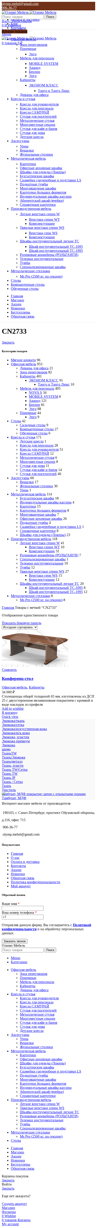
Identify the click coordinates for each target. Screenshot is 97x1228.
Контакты (18, 866)
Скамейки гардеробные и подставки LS (50, 180)
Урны (24, 146)
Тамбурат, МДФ (14, 798)
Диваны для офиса (34, 95)
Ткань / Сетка (12, 782)
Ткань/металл (12, 761)
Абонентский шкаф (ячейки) (42, 200)
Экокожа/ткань (13, 721)
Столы (16, 421)
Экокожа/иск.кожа (16, 733)
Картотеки (28, 164)
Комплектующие (42, 223)
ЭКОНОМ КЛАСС (43, 85)
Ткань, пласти (12, 765)
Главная (8, 607)
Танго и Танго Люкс (54, 91)
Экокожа (8, 745)
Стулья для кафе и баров (38, 129)
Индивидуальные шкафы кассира (46, 196)
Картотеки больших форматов (43, 192)
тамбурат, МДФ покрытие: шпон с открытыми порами (44, 794)
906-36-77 (9, 8)
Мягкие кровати (23, 360)
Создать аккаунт (14, 1204)
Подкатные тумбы (34, 184)
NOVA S (35, 392)
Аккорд (34, 68)
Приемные (28, 49)
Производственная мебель (31, 539)
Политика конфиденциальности (35, 882)
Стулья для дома (32, 133)
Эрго (33, 54)
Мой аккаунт (21, 886)
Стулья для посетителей (38, 116)
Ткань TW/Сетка (15, 769)
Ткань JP (8, 778)
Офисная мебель (23, 364)
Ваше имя (11, 904)
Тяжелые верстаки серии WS (42, 228)
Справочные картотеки (38, 204)
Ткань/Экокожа (13, 757)
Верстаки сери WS (43, 233)
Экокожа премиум (16, 741)
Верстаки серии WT (44, 219)
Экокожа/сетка (13, 725)
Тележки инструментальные (41, 259)
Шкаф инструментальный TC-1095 (56, 246)
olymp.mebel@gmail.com (20, 4)
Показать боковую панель (21, 623)
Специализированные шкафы (43, 267)
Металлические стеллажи (30, 596)
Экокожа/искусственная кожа (24, 729)
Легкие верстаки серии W (40, 214)
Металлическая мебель (28, 494)
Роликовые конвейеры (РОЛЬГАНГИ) (49, 255)
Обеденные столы (34, 433)
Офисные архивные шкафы (41, 168)
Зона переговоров (33, 45)
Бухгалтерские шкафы (37, 176)
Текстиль (9, 790)
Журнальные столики (36, 154)
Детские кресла (32, 137)
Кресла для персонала (36, 108)
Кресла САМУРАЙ (34, 112)
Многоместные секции (37, 125)
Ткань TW (10, 774)
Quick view (10, 717)
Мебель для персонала (37, 58)
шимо (6, 749)
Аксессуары (20, 478)
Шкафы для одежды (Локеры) (43, 172)
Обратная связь (22, 878)
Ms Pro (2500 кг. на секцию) (41, 276)
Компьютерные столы (37, 429)
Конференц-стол (17, 678)
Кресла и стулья (23, 437)
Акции (16, 870)
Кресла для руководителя (39, 104)
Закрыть (8, 342)
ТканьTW (9, 753)
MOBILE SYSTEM (43, 64)
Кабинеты (27, 80)
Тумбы (25, 263)
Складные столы (33, 425)
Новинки (18, 874)
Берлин (34, 72)
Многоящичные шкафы (38, 188)
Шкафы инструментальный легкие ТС (49, 241)
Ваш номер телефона (19, 912)
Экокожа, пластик (15, 737)
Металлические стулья (37, 120)
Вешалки (27, 150)
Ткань (6, 786)
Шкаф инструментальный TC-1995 (56, 251)
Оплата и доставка (25, 862)
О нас (15, 858)
